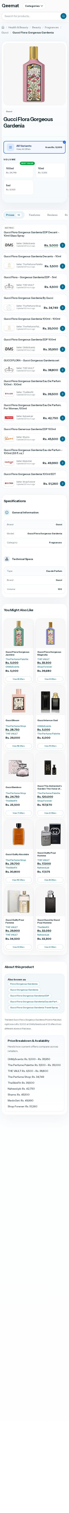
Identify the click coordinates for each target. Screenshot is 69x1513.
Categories (32, 6)
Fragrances (52, 27)
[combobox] (34, 16)
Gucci (4, 32)
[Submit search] (63, 16)
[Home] (2, 27)
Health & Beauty (18, 27)
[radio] (18, 170)
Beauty (36, 27)
